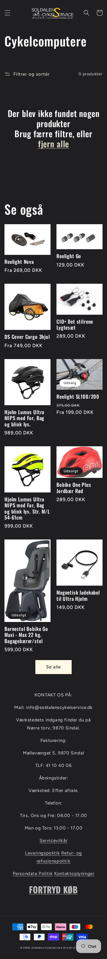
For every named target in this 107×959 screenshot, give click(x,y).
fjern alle (53, 144)
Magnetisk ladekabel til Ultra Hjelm (78, 596)
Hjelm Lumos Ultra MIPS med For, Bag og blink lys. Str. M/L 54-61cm (27, 508)
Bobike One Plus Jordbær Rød (73, 488)
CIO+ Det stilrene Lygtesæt (74, 325)
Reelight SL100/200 (77, 397)
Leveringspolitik (42, 853)
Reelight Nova (19, 262)
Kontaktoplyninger (74, 873)
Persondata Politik (33, 873)
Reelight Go (68, 256)
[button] (7, 12)
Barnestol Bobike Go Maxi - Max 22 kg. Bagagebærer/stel (26, 635)
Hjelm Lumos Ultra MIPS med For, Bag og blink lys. (24, 418)
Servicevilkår (53, 840)
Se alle (53, 667)
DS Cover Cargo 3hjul (27, 337)
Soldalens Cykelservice (47, 947)
